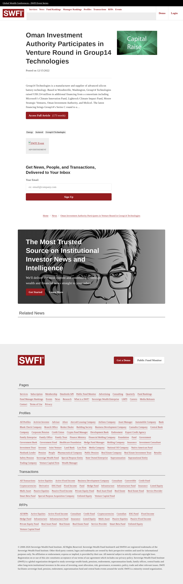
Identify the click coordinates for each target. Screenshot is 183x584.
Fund (134, 437)
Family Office (46, 437)
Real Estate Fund (136, 491)
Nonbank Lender (28, 452)
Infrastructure (107, 486)
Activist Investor (41, 422)
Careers (133, 399)
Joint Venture (55, 447)
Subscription (37, 394)
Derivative (44, 486)
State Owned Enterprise (97, 458)
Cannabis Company (138, 427)
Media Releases (147, 399)
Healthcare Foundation (70, 442)
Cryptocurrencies (28, 486)
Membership (51, 394)
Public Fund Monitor (149, 360)
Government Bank (28, 442)
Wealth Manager (70, 463)
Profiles (88, 9)
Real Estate (120, 491)
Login (174, 13)
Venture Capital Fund (105, 496)
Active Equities (45, 480)
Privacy (48, 404)
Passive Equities (41, 491)
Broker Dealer (67, 427)
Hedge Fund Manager (94, 442)
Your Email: (32, 179)
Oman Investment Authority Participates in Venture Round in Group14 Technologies (100, 215)
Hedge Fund (93, 486)
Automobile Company (145, 422)
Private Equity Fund (84, 491)
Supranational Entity (138, 458)
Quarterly (130, 394)
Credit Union (58, 432)
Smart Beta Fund (28, 496)
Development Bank (99, 432)
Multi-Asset (25, 491)
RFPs (110, 9)
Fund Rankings (53, 9)
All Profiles (25, 422)
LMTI (124, 399)
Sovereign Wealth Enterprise (105, 399)
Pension (42, 452)
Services (33, 9)
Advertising (104, 394)
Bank (161, 422)
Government (145, 437)
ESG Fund (56, 486)
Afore (65, 422)
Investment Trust (28, 447)
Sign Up (68, 196)
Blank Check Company (31, 427)
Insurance (132, 442)
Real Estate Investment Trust (137, 452)
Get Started (35, 292)
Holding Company (116, 442)
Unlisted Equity (84, 496)
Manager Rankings (72, 9)
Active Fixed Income (65, 480)
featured (39, 132)
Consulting (118, 394)
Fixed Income (70, 486)
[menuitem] (33, 9)
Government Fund (48, 442)
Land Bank (69, 447)
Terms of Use (36, 404)
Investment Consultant (150, 442)
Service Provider (154, 491)
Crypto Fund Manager (77, 432)
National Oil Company (118, 447)
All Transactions (27, 480)
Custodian (121, 513)
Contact (23, 404)
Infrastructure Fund (126, 486)
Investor (42, 447)
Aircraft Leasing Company (83, 422)
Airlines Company (107, 422)
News (41, 9)
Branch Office (51, 427)
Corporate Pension (40, 432)
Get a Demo (123, 360)
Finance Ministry (78, 437)
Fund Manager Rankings (31, 399)
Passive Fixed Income (62, 491)
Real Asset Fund (104, 491)
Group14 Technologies (55, 132)
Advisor (56, 422)
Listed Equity (156, 486)
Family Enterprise (28, 437)
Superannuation (118, 458)
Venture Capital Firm (49, 463)
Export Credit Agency (135, 432)
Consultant (117, 480)
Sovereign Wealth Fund (48, 458)
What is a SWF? (81, 399)
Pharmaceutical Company (70, 452)
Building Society (84, 427)
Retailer (158, 452)
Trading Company (28, 463)
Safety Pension (27, 458)
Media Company (97, 447)
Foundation (123, 437)
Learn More (56, 292)
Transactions (99, 9)
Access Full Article (47, 115)
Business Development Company (110, 427)
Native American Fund (142, 447)
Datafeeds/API (67, 394)
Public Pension (92, 452)
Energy (30, 132)
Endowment (117, 432)
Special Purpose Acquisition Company (56, 496)
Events (118, 9)
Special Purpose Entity (72, 458)
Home (45, 215)
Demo (162, 13)
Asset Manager (125, 422)
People (52, 452)
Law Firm (81, 447)
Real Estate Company (111, 452)
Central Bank (156, 427)
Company (24, 432)
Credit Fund (144, 480)
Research (67, 399)
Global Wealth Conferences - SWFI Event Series (25, 3)
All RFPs (24, 513)
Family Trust (61, 437)
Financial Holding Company (102, 437)
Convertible (130, 480)
